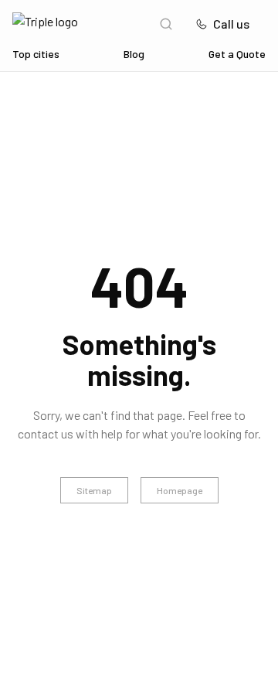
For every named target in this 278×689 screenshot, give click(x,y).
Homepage (179, 490)
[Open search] (166, 24)
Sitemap (94, 490)
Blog (134, 53)
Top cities (35, 53)
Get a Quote (237, 53)
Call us (231, 23)
